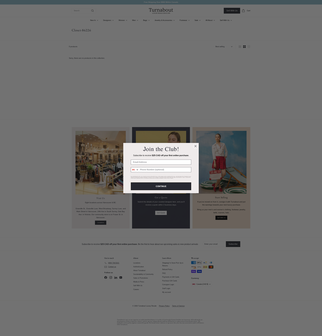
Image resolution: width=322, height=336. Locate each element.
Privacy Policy (167, 178)
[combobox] (135, 169)
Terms (172, 178)
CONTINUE (161, 186)
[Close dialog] (195, 146)
